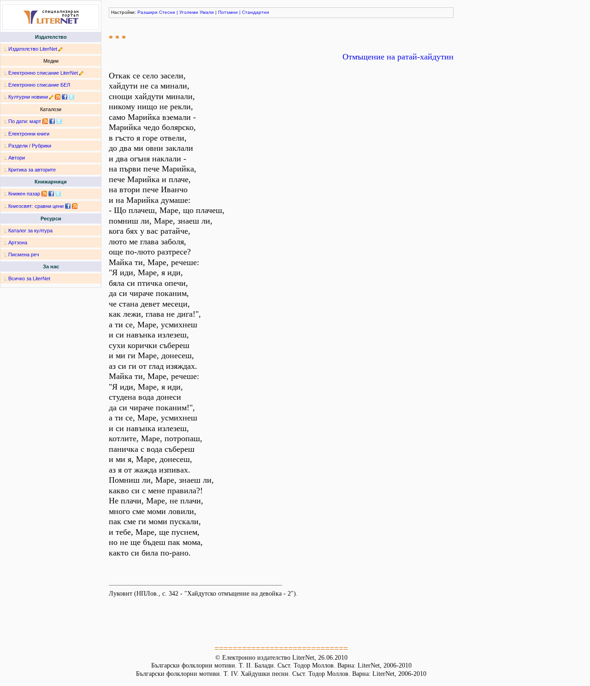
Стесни (167, 12)
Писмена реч (23, 254)
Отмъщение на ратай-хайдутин (398, 56)
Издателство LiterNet (32, 49)
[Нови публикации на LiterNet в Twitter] (59, 121)
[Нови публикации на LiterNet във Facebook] (52, 121)
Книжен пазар (24, 193)
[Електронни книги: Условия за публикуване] (61, 49)
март (35, 121)
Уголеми (188, 12)
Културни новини (28, 97)
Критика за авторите (32, 169)
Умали (207, 12)
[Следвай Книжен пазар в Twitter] (58, 193)
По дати (17, 121)
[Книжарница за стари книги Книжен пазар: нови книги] (44, 193)
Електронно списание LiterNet (43, 73)
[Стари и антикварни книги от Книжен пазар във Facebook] (51, 193)
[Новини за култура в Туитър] (71, 97)
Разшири (147, 12)
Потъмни (228, 12)
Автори (16, 157)
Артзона (17, 242)
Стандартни (255, 12)
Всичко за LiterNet (29, 278)
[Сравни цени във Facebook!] (68, 206)
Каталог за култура (30, 230)
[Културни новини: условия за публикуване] (51, 97)
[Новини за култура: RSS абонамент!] (57, 97)
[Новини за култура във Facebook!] (64, 97)
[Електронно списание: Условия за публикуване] (81, 73)
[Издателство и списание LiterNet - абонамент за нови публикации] (45, 121)
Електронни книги (28, 133)
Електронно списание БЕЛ (39, 85)
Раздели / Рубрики (29, 145)
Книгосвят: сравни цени (36, 206)
